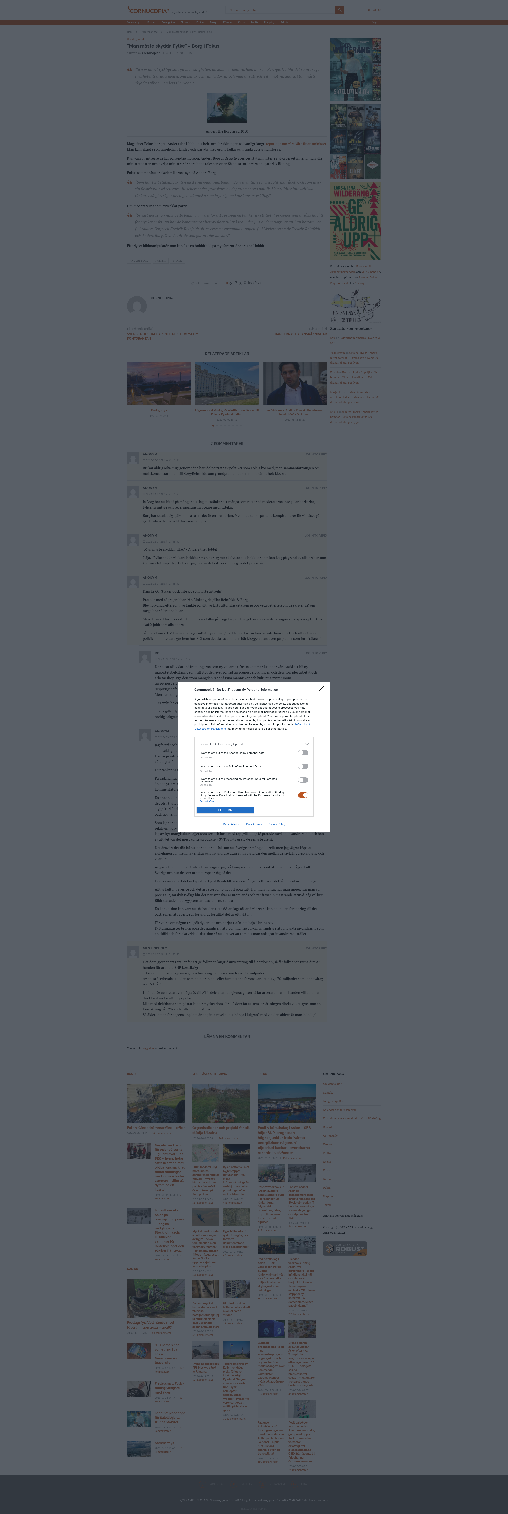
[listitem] (254, 744)
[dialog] (254, 757)
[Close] (322, 690)
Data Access (254, 824)
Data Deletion (231, 824)
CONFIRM (225, 810)
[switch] (303, 752)
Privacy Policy (276, 824)
